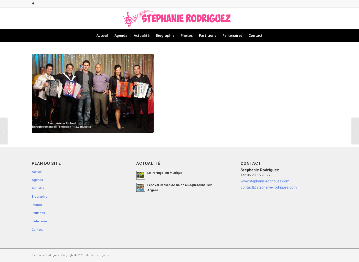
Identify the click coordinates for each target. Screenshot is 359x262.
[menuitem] (102, 35)
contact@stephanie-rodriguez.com (269, 187)
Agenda (37, 180)
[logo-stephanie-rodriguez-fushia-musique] (179, 18)
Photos (37, 205)
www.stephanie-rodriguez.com (265, 181)
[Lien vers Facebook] (33, 3)
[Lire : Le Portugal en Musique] (140, 175)
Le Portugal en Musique (164, 173)
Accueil (37, 172)
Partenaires (39, 221)
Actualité (38, 188)
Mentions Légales (97, 255)
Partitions (38, 213)
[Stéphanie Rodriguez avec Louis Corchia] (355, 131)
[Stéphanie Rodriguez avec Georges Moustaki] (4, 131)
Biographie (39, 196)
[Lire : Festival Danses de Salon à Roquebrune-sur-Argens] (140, 187)
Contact (37, 229)
